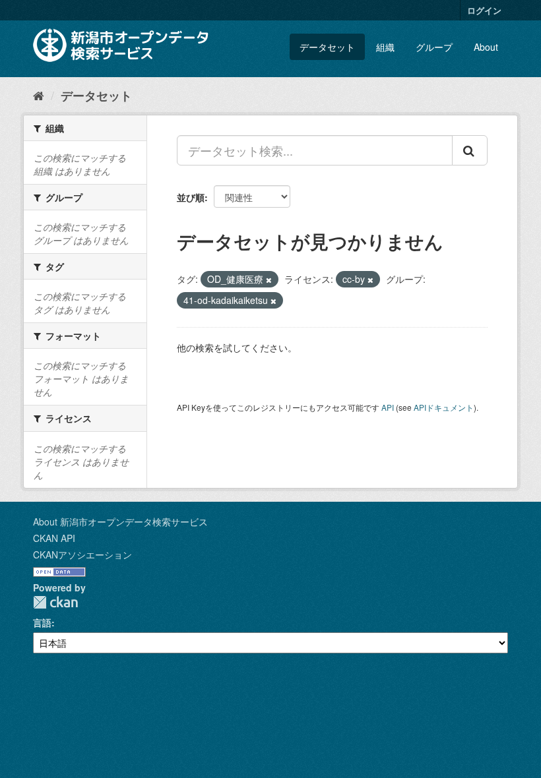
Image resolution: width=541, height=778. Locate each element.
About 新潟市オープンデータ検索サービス (120, 521)
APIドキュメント (444, 407)
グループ (434, 46)
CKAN (55, 602)
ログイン (484, 10)
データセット (327, 46)
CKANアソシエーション (82, 554)
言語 (42, 622)
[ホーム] (38, 95)
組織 (385, 46)
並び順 (191, 197)
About (486, 46)
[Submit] (470, 150)
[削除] (269, 279)
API (387, 407)
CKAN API (54, 538)
